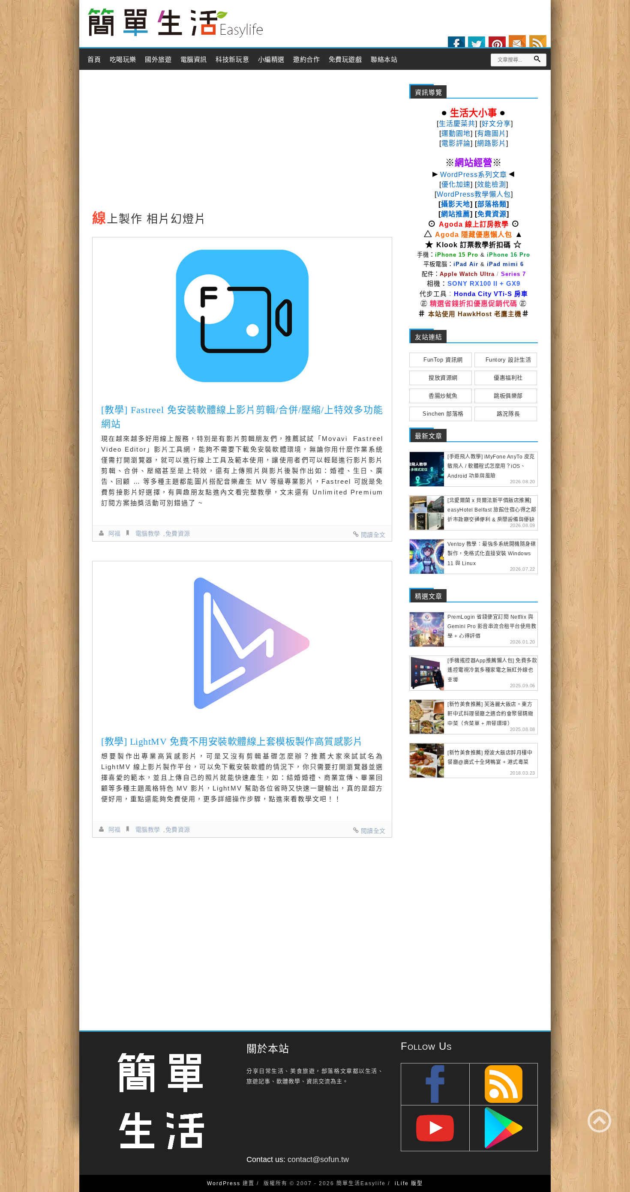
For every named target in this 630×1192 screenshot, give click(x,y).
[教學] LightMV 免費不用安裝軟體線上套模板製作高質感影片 (232, 741)
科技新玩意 (232, 59)
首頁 (94, 59)
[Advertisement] (242, 143)
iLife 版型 (409, 1183)
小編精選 (271, 59)
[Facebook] (456, 45)
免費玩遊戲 (345, 59)
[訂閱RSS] (537, 43)
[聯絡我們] (517, 43)
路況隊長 (508, 413)
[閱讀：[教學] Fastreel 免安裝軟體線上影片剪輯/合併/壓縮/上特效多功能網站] (242, 315)
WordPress (223, 1183)
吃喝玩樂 (123, 59)
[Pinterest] (497, 45)
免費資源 (177, 533)
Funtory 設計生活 (508, 359)
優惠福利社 (508, 377)
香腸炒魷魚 (443, 395)
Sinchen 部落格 (443, 413)
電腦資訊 (193, 59)
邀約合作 (306, 59)
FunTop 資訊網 (442, 359)
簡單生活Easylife (175, 23)
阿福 (114, 533)
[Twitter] (476, 45)
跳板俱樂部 (508, 395)
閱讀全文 (373, 534)
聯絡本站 (384, 59)
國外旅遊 (158, 59)
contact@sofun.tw (318, 1159)
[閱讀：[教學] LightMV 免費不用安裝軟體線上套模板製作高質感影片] (242, 643)
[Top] (599, 1120)
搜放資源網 (443, 377)
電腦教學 (147, 533)
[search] (537, 58)
